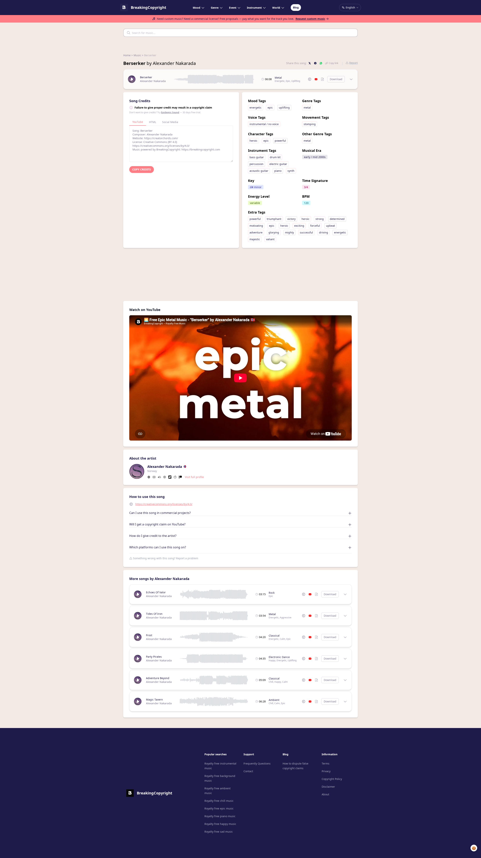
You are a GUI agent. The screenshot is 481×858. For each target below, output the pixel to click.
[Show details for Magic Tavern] (345, 701)
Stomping (310, 124)
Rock (272, 592)
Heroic (253, 140)
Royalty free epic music (219, 808)
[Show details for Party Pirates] (345, 658)
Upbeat (330, 225)
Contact (248, 771)
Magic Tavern (154, 699)
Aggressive (285, 617)
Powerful (280, 140)
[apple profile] (175, 477)
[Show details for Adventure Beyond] (345, 680)
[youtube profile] (154, 477)
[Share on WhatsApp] (321, 63)
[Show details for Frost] (345, 637)
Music (137, 55)
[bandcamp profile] (169, 477)
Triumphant (274, 219)
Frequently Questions (257, 763)
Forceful (315, 225)
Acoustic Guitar (259, 171)
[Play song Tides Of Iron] (137, 615)
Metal (278, 77)
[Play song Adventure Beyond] (137, 680)
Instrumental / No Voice (264, 124)
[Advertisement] (240, 274)
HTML (152, 122)
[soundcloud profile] (159, 477)
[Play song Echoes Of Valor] (137, 594)
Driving (323, 232)
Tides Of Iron (154, 614)
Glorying (273, 232)
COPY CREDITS (141, 169)
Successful (306, 232)
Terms (325, 763)
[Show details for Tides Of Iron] (345, 616)
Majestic (255, 239)
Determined (337, 219)
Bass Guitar (257, 157)
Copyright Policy (332, 779)
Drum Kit (275, 157)
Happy (272, 660)
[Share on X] (309, 63)
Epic (288, 81)
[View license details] (310, 79)
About (325, 794)
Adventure (256, 232)
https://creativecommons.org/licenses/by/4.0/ (163, 504)
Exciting (299, 225)
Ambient (274, 700)
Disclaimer (328, 786)
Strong (319, 219)
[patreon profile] (180, 477)
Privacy (326, 771)
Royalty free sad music (218, 831)
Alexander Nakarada (153, 81)
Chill (271, 681)
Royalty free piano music (219, 816)
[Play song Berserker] (131, 79)
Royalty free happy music (220, 824)
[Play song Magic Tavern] (137, 701)
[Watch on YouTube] (316, 79)
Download (336, 79)
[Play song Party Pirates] (137, 658)
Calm (282, 639)
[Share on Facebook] (315, 63)
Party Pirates (154, 656)
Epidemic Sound (170, 112)
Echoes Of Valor (156, 592)
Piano (277, 171)
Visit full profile (194, 477)
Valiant (270, 239)
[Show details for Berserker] (351, 79)
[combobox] (240, 32)
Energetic (280, 81)
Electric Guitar (278, 164)
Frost (149, 635)
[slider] (214, 79)
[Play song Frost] (137, 637)
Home (127, 55)
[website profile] (148, 477)
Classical (274, 635)
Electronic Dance (279, 657)
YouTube (137, 122)
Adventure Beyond (157, 678)
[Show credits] (322, 79)
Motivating (256, 225)
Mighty (289, 232)
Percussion (256, 164)
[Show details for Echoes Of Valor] (345, 594)
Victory (291, 219)
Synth (290, 171)
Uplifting (295, 81)
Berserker (146, 77)
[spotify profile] (164, 477)
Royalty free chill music (219, 801)
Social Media (170, 122)
